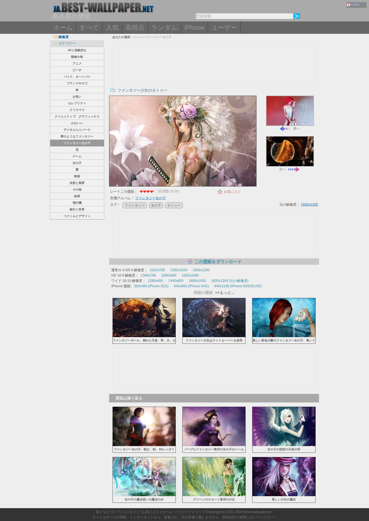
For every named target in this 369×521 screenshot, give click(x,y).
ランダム (164, 27)
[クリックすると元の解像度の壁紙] (182, 142)
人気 (112, 27)
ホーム (63, 27)
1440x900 (175, 281)
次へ (282, 169)
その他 (77, 189)
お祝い (77, 96)
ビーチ (77, 70)
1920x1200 (309, 204)
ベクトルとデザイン (77, 216)
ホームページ (172, 512)
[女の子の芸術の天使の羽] (283, 445)
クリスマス (77, 110)
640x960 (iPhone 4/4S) (191, 286)
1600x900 (168, 275)
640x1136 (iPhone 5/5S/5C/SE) (238, 286)
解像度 (64, 37)
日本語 (355, 4)
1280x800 (155, 281)
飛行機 (77, 202)
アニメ (77, 63)
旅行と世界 (77, 209)
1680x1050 (197, 281)
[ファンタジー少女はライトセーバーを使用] (214, 336)
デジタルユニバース (77, 129)
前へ (296, 128)
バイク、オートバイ (77, 76)
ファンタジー (134, 205)
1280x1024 (178, 270)
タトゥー (174, 205)
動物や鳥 (77, 56)
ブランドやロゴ (77, 83)
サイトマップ (195, 512)
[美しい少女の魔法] (283, 495)
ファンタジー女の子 (77, 143)
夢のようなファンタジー (77, 136)
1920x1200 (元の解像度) (229, 281)
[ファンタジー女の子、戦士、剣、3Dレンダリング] (144, 445)
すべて (89, 27)
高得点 (135, 27)
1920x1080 (190, 275)
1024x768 (157, 270)
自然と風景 (77, 183)
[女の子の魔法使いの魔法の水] (144, 495)
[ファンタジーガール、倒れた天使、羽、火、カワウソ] (144, 336)
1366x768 (148, 275)
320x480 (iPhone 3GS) (151, 286)
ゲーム (77, 156)
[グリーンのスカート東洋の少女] (214, 495)
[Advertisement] (214, 73)
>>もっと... (224, 292)
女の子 (77, 163)
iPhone (194, 27)
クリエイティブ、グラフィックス (77, 116)
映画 (77, 176)
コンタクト (131, 512)
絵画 (77, 196)
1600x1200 (201, 270)
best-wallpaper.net (257, 512)
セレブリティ (77, 103)
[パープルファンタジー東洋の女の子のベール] (214, 445)
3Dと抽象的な (77, 50)
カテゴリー (67, 43)
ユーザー (224, 27)
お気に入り (231, 192)
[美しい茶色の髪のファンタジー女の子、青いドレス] (283, 336)
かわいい (77, 123)
